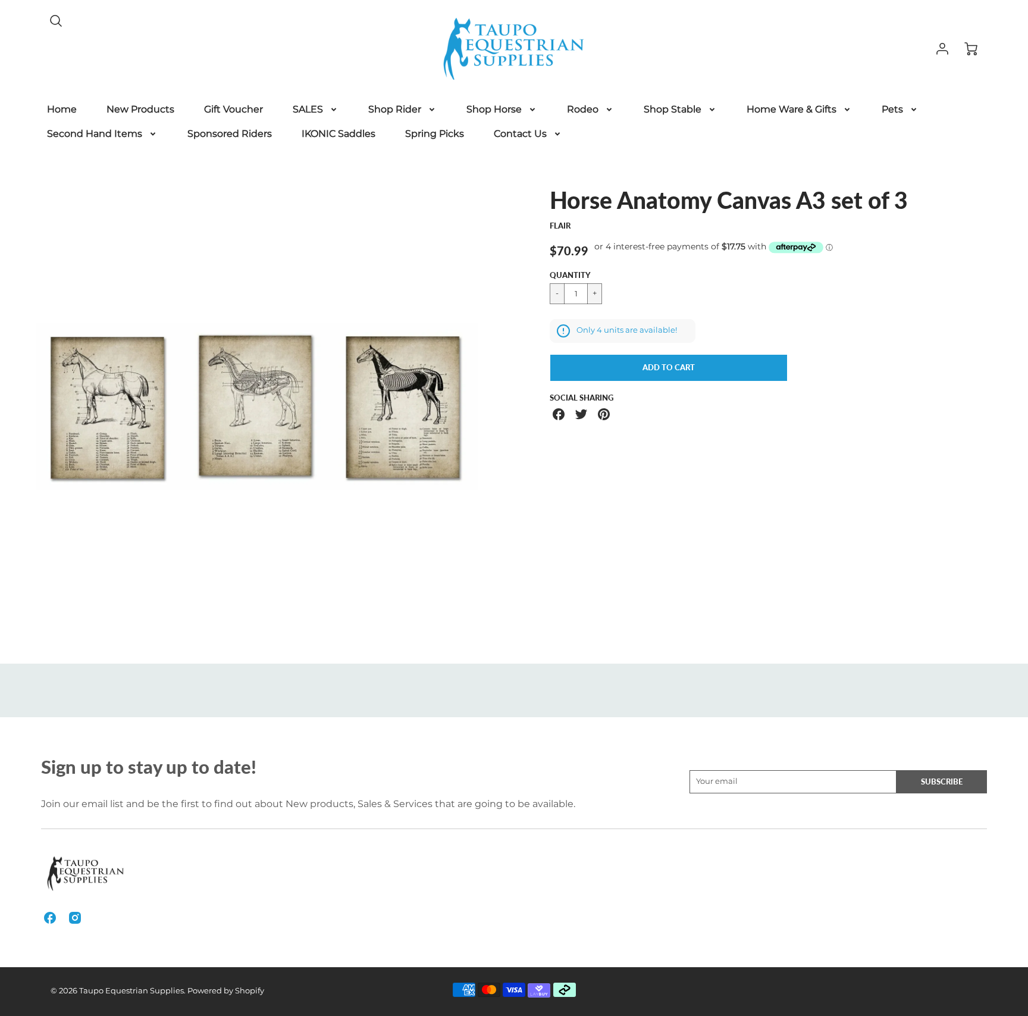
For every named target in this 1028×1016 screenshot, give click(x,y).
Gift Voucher (233, 109)
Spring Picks (434, 133)
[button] (669, 368)
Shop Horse (494, 109)
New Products (140, 109)
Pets (892, 109)
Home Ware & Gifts (791, 109)
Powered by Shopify (225, 990)
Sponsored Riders (229, 133)
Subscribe (942, 781)
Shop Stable (672, 109)
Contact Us (520, 133)
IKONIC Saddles (338, 133)
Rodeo (582, 109)
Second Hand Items (94, 133)
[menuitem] (62, 110)
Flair (560, 225)
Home (62, 109)
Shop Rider (394, 109)
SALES (308, 109)
